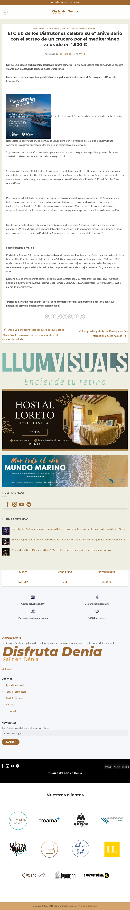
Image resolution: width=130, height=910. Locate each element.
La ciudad (11, 710)
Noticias (10, 704)
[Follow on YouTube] (21, 504)
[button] (5, 12)
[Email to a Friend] (65, 316)
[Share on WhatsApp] (47, 316)
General (80, 28)
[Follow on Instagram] (14, 504)
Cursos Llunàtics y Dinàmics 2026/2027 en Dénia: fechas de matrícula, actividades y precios (61, 549)
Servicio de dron (14, 697)
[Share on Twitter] (59, 316)
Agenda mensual (15, 685)
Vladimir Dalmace (88, 905)
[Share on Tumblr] (76, 316)
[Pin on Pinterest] (70, 316)
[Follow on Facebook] (7, 504)
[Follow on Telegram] (28, 504)
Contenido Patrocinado (46, 28)
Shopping (91, 28)
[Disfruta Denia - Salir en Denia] (65, 12)
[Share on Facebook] (53, 316)
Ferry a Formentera (16, 691)
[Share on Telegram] (82, 316)
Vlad (82, 54)
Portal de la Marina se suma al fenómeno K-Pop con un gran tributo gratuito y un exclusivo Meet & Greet (68, 528)
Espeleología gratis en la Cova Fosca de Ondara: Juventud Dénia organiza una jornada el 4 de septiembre (68, 539)
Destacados (68, 28)
